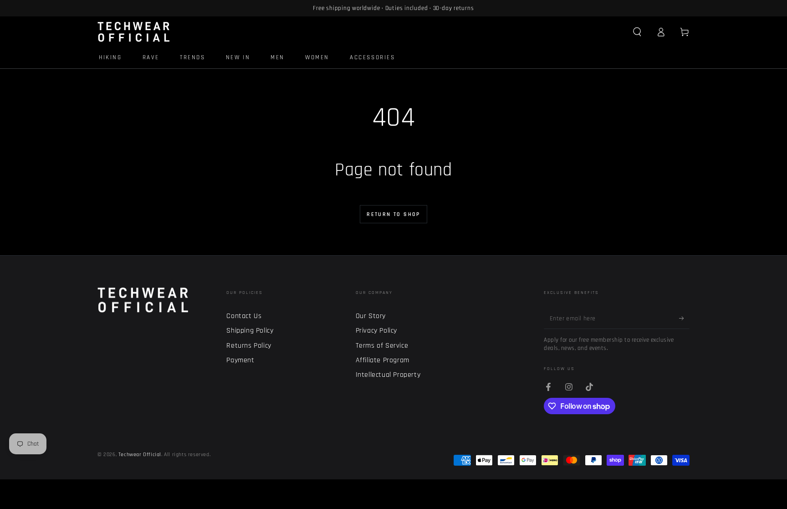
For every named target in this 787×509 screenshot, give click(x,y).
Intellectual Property (388, 375)
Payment (240, 360)
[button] (637, 32)
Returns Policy (248, 345)
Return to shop (393, 214)
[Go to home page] (133, 32)
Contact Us (243, 316)
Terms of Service (382, 345)
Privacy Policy (376, 330)
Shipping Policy (249, 330)
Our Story (371, 316)
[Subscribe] (684, 318)
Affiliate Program (382, 360)
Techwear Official (139, 454)
